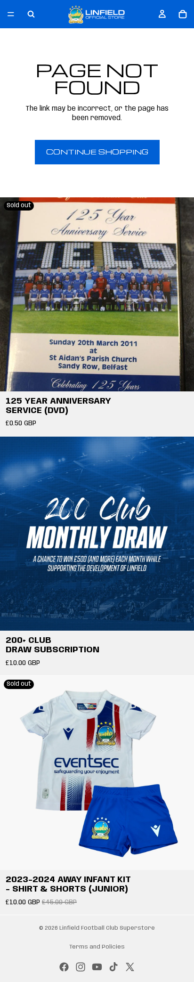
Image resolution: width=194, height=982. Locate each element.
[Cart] (182, 14)
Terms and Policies (97, 947)
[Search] (31, 14)
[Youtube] (97, 967)
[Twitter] (130, 967)
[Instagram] (80, 967)
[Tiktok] (113, 967)
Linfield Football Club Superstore (107, 928)
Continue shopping (97, 151)
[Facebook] (64, 967)
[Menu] (11, 14)
